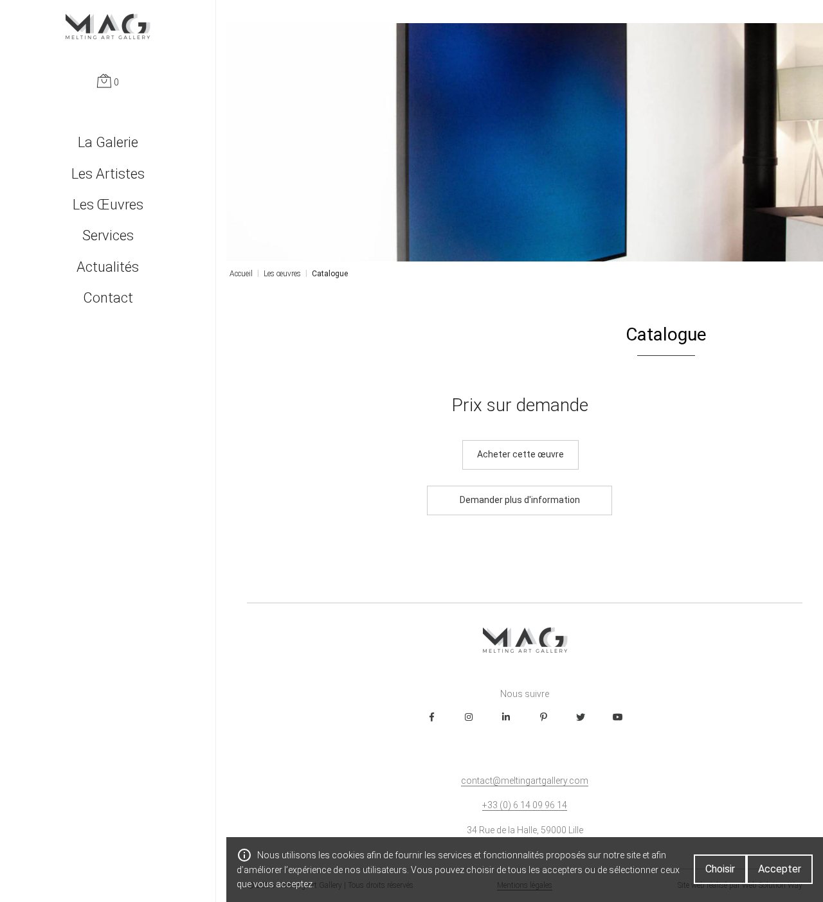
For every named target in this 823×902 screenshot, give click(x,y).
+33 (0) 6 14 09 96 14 (524, 805)
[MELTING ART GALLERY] (107, 26)
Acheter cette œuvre (520, 454)
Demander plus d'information (520, 500)
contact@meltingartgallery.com (524, 780)
